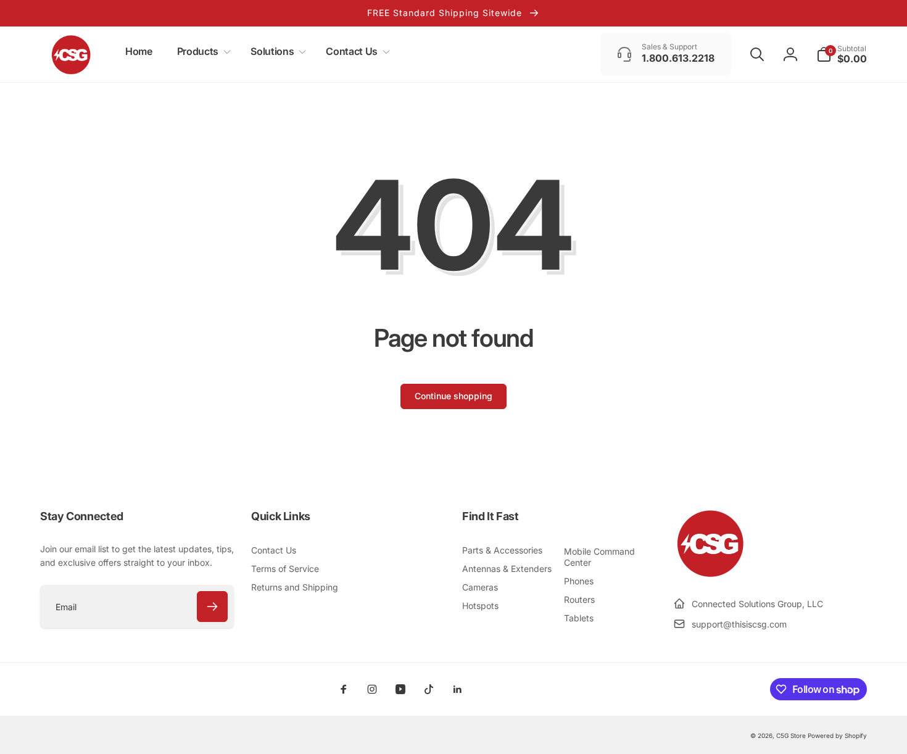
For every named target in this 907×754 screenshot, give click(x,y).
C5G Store (791, 735)
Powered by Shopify (837, 735)
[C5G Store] (710, 574)
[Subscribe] (212, 606)
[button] (201, 51)
